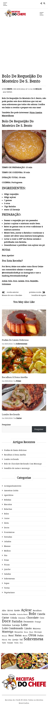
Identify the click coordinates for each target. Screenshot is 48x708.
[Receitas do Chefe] (24, 677)
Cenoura (21, 618)
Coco (42, 617)
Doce (15, 281)
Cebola (13, 617)
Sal (21, 639)
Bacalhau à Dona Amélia (15, 377)
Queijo (15, 639)
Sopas (6, 583)
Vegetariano (9, 592)
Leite (24, 624)
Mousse (4, 636)
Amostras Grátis (11, 490)
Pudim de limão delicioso (15, 339)
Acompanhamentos (12, 486)
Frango (38, 621)
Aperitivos (8, 495)
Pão (5, 555)
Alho (4, 610)
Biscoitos (8, 504)
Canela (41, 614)
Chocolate (32, 617)
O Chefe (8, 89)
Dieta (6, 523)
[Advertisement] (24, 46)
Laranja (21, 281)
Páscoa (4, 640)
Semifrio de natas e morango (17, 468)
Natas (18, 635)
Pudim (40, 635)
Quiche (7, 569)
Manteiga (7, 631)
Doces (6, 527)
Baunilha (12, 614)
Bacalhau (37, 610)
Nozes (25, 636)
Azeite (17, 610)
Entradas (8, 537)
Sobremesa (6, 284)
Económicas (9, 532)
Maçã (31, 632)
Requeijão (34, 281)
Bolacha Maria (22, 614)
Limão (28, 628)
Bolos (38, 89)
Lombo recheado (11, 414)
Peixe (18, 381)
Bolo (10, 281)
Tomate (10, 643)
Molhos (7, 551)
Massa (26, 632)
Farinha (17, 621)
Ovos (27, 281)
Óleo (21, 643)
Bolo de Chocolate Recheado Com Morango (23, 463)
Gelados (7, 541)
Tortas (7, 588)
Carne (19, 418)
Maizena (37, 628)
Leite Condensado (12, 628)
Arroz (10, 610)
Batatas (5, 614)
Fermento (29, 621)
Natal (11, 635)
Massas (7, 546)
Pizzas (7, 564)
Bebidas (7, 500)
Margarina (18, 632)
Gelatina (6, 625)
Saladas (7, 574)
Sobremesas (21, 343)
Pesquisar (6, 424)
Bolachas (8, 509)
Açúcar (4, 281)
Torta (16, 643)
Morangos (38, 632)
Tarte (4, 643)
